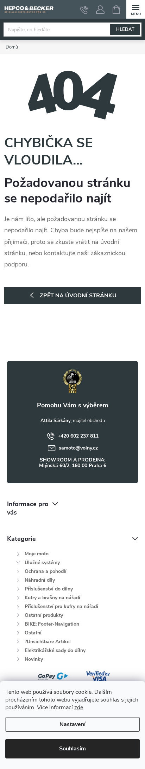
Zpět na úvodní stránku (78, 295)
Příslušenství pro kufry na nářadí (61, 606)
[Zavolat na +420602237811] (84, 9)
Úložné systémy (42, 562)
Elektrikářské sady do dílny (55, 650)
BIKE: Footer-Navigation (52, 624)
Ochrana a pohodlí (46, 571)
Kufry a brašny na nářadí (52, 597)
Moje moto (37, 553)
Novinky (34, 659)
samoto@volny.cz (78, 448)
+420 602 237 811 (78, 436)
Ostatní (33, 632)
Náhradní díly (40, 580)
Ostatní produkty (44, 615)
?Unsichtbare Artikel (48, 641)
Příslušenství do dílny (49, 589)
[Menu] (135, 9)
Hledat (125, 29)
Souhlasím (72, 748)
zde (78, 707)
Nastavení (72, 724)
